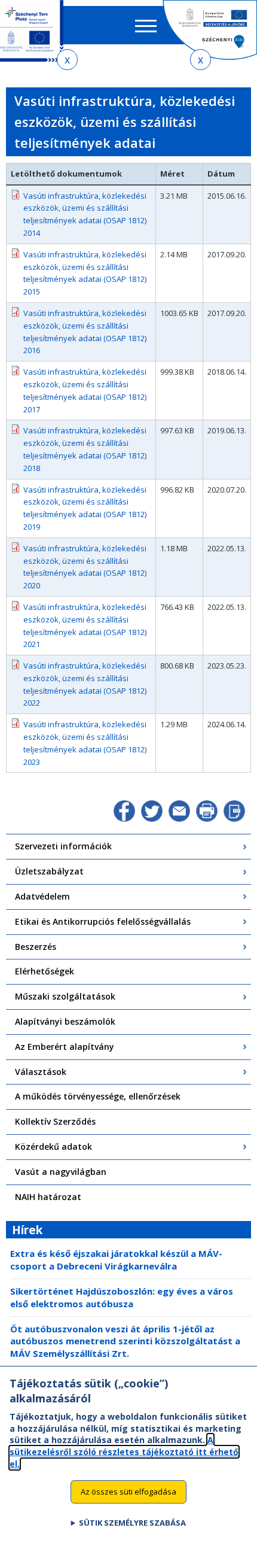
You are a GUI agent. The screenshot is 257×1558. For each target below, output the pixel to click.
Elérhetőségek (44, 971)
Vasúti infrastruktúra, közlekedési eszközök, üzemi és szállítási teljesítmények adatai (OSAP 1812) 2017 (84, 390)
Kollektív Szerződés (55, 1121)
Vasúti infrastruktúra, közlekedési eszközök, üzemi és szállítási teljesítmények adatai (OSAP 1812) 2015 (84, 273)
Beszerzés (35, 946)
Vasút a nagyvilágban (60, 1171)
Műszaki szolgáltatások (65, 996)
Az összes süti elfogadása (128, 1491)
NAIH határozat (48, 1196)
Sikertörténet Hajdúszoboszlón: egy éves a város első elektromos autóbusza (121, 1297)
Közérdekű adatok (53, 1146)
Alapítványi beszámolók (65, 1021)
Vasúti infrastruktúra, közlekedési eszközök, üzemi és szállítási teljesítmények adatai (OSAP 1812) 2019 (84, 508)
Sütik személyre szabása (132, 1522)
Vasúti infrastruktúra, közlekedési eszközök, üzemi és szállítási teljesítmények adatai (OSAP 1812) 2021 (84, 625)
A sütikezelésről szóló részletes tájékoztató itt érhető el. (124, 1451)
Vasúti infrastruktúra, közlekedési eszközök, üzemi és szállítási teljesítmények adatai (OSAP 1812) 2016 (84, 332)
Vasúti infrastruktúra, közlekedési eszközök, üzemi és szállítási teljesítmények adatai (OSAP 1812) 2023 (84, 743)
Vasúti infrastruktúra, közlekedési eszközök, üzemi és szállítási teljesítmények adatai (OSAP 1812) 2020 (84, 567)
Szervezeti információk (63, 846)
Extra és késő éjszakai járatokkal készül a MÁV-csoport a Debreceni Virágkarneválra (116, 1259)
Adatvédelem (42, 896)
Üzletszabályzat (49, 871)
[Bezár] (67, 59)
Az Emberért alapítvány (64, 1046)
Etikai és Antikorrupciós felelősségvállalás (103, 921)
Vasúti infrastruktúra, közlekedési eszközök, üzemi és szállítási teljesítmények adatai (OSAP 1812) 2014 (84, 214)
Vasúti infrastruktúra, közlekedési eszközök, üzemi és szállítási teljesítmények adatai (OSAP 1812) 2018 (84, 449)
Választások (40, 1071)
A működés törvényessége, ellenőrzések (97, 1096)
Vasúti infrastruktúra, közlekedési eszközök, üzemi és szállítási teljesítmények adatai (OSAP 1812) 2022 (84, 684)
